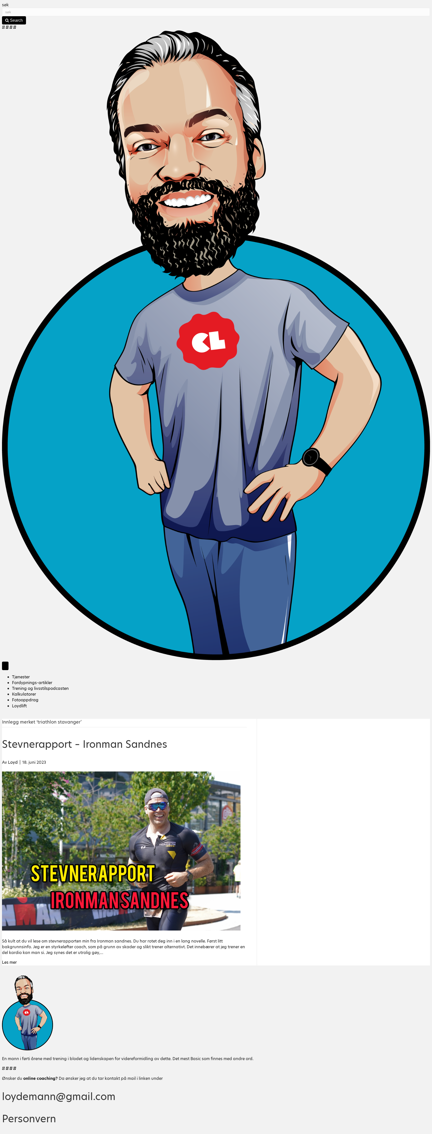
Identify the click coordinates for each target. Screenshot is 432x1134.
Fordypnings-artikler (32, 683)
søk (5, 5)
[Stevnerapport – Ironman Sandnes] (121, 929)
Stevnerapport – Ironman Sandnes (84, 744)
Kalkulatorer (24, 694)
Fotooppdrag (25, 700)
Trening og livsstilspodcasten (40, 688)
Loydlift (19, 706)
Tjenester (21, 677)
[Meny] (5, 666)
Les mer (9, 962)
